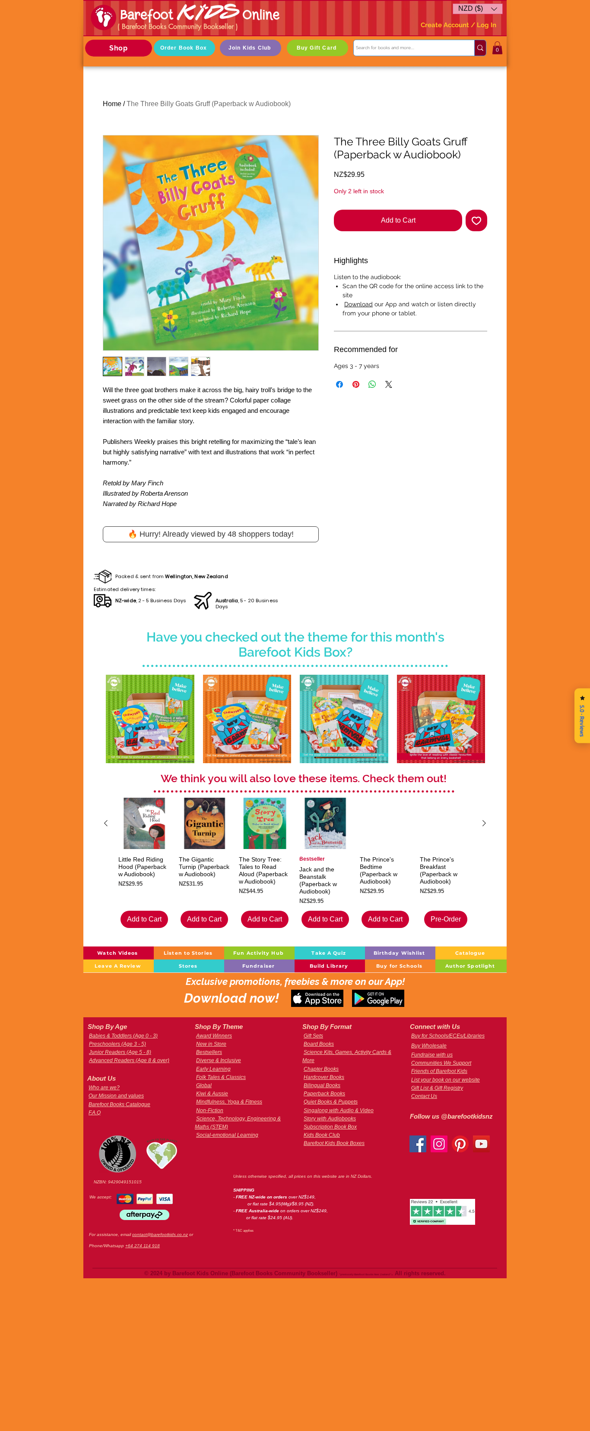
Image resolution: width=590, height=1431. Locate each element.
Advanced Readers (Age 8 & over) (129, 1060)
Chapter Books (321, 1069)
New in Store (211, 1044)
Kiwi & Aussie (212, 1094)
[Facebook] (417, 1143)
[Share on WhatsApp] (372, 384)
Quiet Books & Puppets (331, 1102)
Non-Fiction (209, 1110)
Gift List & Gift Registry (437, 1088)
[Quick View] (150, 719)
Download (358, 304)
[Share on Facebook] (339, 384)
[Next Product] (484, 823)
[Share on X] (389, 384)
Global (204, 1085)
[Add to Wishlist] (476, 220)
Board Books (319, 1044)
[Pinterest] (460, 1143)
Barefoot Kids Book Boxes (334, 1143)
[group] (295, 862)
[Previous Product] (106, 823)
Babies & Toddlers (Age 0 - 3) (123, 1036)
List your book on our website (445, 1080)
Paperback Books (324, 1094)
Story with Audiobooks (330, 1119)
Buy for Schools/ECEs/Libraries (448, 1036)
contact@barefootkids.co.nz (160, 1234)
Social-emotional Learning (227, 1135)
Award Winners (214, 1036)
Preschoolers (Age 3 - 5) (117, 1044)
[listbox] (478, 8)
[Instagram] (439, 1143)
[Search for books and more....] (480, 48)
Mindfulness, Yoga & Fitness (229, 1102)
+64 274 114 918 (142, 1245)
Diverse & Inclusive (218, 1060)
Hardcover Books (324, 1077)
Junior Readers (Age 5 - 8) (120, 1052)
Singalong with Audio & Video (339, 1110)
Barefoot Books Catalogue (119, 1104)
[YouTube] (481, 1143)
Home (112, 103)
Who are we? (104, 1088)
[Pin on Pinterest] (356, 384)
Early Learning (213, 1069)
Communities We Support (441, 1063)
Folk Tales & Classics (221, 1077)
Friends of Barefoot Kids (439, 1071)
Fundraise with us (432, 1055)
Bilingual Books (322, 1085)
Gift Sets (313, 1036)
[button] (478, 8)
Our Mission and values (116, 1096)
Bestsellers (209, 1052)
